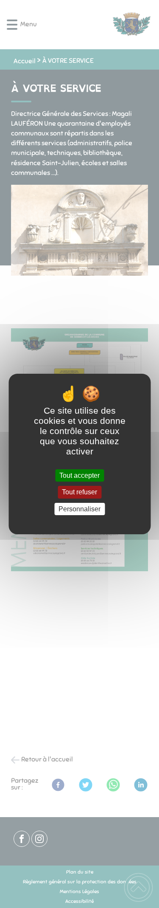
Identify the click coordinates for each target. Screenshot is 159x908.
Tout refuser (79, 492)
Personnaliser (79, 509)
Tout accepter (79, 475)
